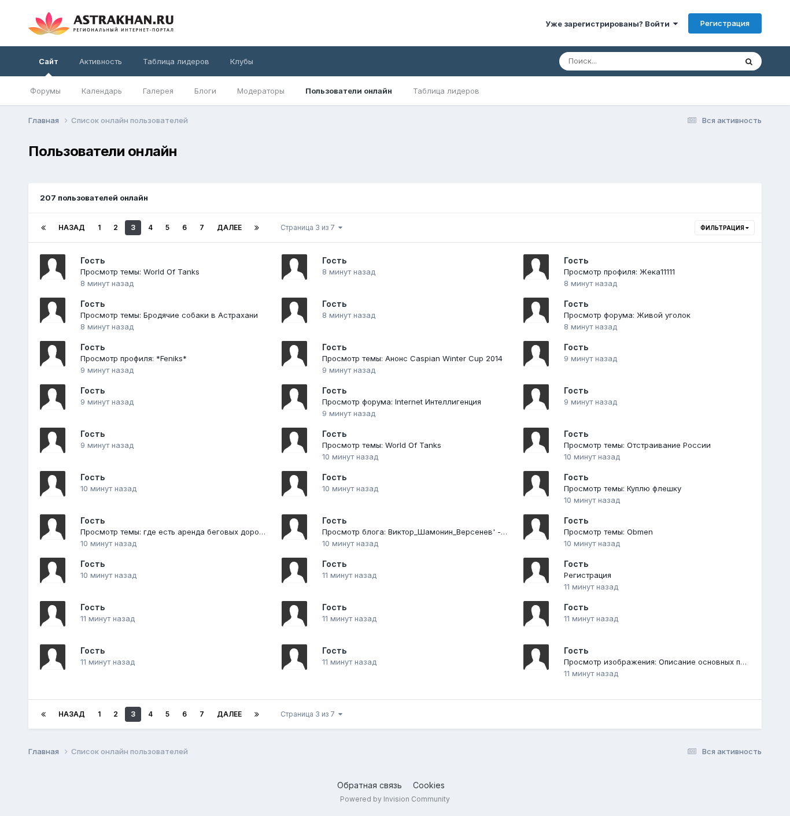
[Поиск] (749, 61)
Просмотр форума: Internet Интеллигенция (401, 401)
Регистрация (725, 23)
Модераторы (261, 90)
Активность (100, 61)
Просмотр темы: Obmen (608, 531)
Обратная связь (369, 785)
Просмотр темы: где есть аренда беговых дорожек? (179, 531)
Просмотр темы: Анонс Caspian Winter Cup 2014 (412, 358)
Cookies (429, 785)
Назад (71, 227)
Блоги (205, 90)
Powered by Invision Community (395, 799)
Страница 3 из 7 (309, 227)
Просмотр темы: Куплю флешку (622, 488)
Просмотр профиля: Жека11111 (619, 271)
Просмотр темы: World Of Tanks (140, 271)
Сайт (48, 61)
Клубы (241, 61)
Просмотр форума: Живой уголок (627, 315)
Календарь (102, 90)
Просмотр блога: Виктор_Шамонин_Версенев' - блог (421, 531)
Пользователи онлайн (348, 90)
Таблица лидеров (446, 90)
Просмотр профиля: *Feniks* (133, 358)
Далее (229, 227)
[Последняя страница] (257, 227)
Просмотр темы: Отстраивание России (637, 445)
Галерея (158, 90)
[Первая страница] (43, 227)
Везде (710, 61)
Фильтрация (722, 227)
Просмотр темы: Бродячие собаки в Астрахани (169, 315)
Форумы (45, 90)
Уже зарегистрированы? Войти (609, 23)
